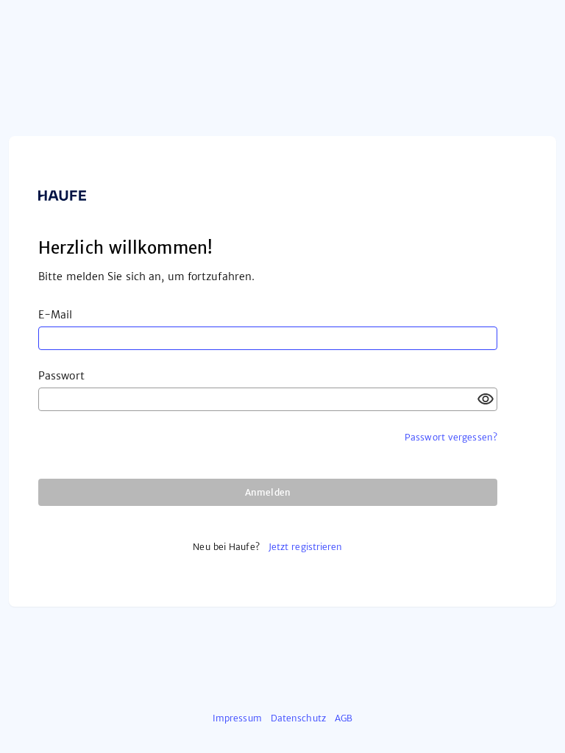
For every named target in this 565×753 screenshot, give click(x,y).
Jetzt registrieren (306, 546)
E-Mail (55, 314)
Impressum (237, 718)
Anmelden (268, 492)
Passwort (61, 375)
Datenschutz (298, 718)
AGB (343, 718)
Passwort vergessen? (451, 437)
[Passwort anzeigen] (485, 399)
